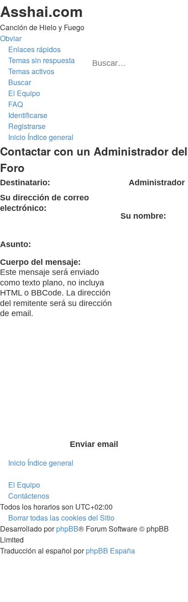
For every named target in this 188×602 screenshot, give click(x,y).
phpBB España (110, 550)
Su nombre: (143, 215)
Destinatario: (25, 182)
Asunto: (15, 244)
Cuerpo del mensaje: (40, 262)
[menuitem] (37, 60)
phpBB (67, 528)
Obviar (10, 38)
